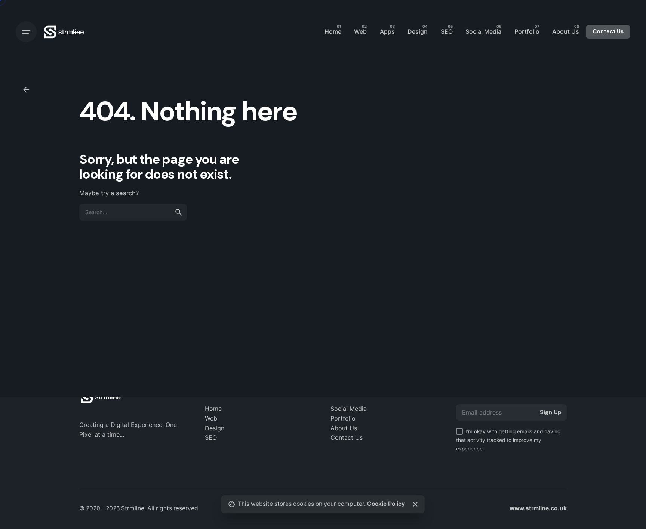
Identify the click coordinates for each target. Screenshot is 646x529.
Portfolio (343, 418)
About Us (343, 428)
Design (214, 428)
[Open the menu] (26, 31)
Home (213, 408)
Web (211, 418)
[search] (178, 212)
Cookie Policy (386, 503)
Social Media (348, 408)
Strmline (132, 508)
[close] (415, 504)
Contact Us (608, 31)
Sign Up (551, 412)
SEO (211, 438)
